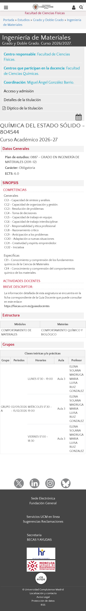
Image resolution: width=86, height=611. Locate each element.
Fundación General (43, 503)
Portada (8, 20)
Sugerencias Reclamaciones (43, 521)
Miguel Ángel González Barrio (50, 82)
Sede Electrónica (43, 498)
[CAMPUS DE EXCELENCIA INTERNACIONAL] (41, 565)
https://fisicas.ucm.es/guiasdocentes (26, 306)
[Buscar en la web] (81, 7)
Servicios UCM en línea (43, 517)
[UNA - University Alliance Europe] (41, 578)
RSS (43, 604)
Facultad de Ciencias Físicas (45, 13)
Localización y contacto (43, 593)
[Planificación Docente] (79, 118)
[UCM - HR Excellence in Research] (41, 553)
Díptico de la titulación (25, 108)
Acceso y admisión (19, 91)
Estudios (24, 20)
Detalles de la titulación (22, 100)
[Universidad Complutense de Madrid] (43, 6)
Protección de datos (43, 600)
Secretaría (34, 535)
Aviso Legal (43, 597)
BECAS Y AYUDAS (39, 540)
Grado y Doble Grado (48, 20)
